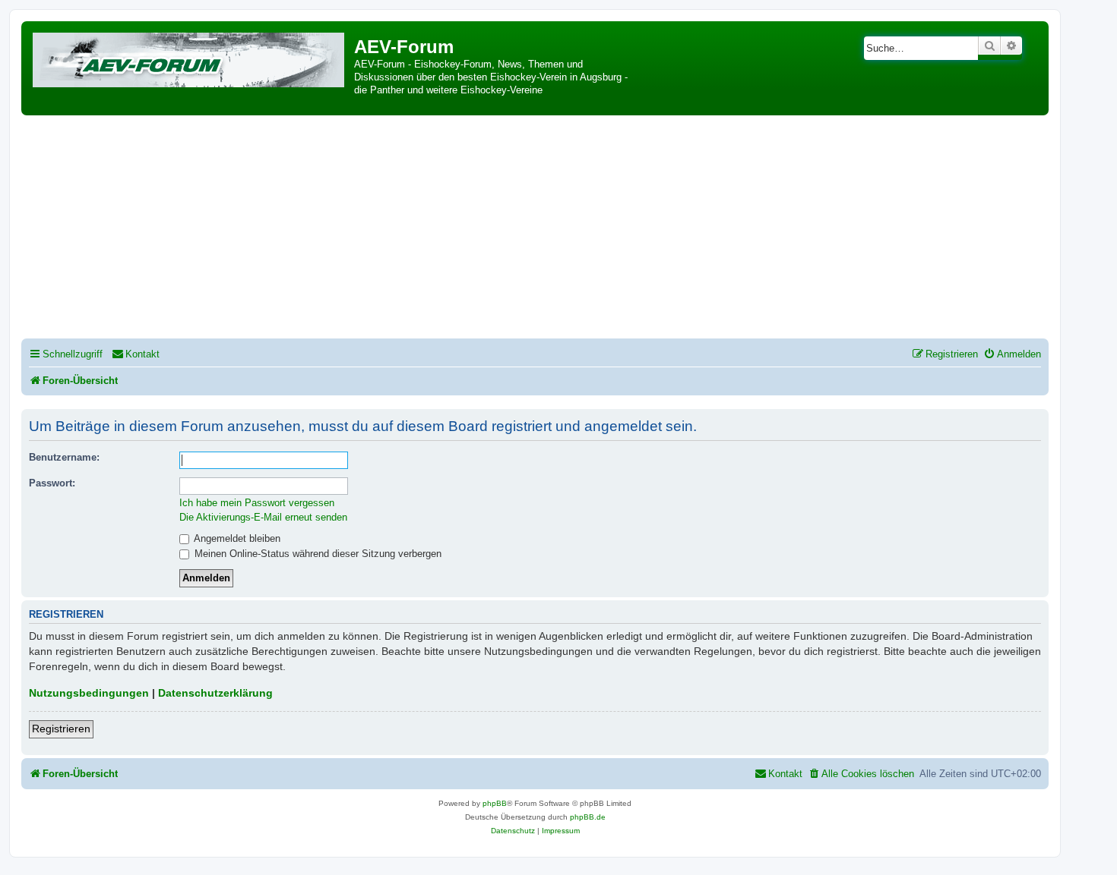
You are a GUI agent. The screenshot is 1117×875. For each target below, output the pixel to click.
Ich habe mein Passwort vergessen (256, 502)
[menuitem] (136, 354)
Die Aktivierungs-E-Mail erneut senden (263, 517)
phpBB (495, 803)
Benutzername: (64, 457)
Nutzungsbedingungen (89, 693)
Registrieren (61, 728)
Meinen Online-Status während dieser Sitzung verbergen (316, 553)
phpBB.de (588, 817)
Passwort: (52, 483)
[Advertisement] (535, 229)
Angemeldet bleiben (235, 538)
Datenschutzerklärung (215, 693)
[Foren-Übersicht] (189, 57)
